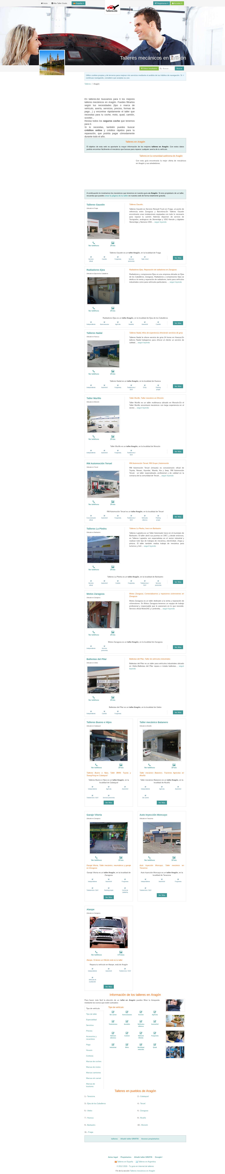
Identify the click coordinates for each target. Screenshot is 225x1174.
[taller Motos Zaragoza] (103, 615)
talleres (151, 1166)
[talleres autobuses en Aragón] (127, 1021)
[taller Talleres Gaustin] (103, 225)
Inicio (45, 3)
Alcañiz (143, 1118)
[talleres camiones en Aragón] (127, 1033)
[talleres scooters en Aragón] (141, 1012)
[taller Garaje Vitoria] (108, 838)
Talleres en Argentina (147, 1162)
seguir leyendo (160, 222)
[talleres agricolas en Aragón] (155, 1012)
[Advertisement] (132, 91)
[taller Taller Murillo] (103, 419)
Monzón (144, 1125)
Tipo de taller (91, 1014)
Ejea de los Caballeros (96, 1103)
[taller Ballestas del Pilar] (103, 680)
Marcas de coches (93, 1061)
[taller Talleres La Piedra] (103, 549)
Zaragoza (144, 1111)
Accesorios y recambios (91, 1037)
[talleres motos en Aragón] (127, 1045)
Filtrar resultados (150, 68)
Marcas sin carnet (93, 1078)
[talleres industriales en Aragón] (113, 1045)
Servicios (90, 1025)
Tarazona (91, 1096)
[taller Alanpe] (108, 932)
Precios (89, 1031)
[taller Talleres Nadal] (103, 354)
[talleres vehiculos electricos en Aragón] (113, 1033)
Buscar (179, 68)
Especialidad (91, 1020)
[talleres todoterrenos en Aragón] (113, 1021)
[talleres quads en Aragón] (155, 1045)
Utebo (89, 1111)
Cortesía (89, 1056)
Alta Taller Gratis (60, 3)
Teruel (142, 1103)
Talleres (88, 84)
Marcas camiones (93, 1073)
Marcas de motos (93, 1067)
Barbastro (91, 1125)
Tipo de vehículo (93, 1008)
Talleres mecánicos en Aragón (142, 1171)
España (79, 3)
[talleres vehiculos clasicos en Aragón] (141, 1021)
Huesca (90, 1118)
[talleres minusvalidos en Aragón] (141, 1045)
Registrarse (162, 3)
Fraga (90, 1132)
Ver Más (178, 258)
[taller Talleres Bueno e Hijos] (108, 745)
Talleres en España (125, 1162)
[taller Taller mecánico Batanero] (161, 745)
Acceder (177, 3)
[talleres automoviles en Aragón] (155, 1021)
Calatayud (144, 1096)
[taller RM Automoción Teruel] (103, 484)
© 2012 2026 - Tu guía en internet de (132, 1166)
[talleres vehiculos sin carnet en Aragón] (113, 1012)
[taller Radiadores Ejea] (103, 291)
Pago (88, 1045)
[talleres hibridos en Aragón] (141, 1033)
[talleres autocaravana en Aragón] (127, 1012)
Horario (89, 1050)
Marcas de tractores (90, 1085)
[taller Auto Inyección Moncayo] (161, 838)
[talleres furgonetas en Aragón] (155, 1033)
